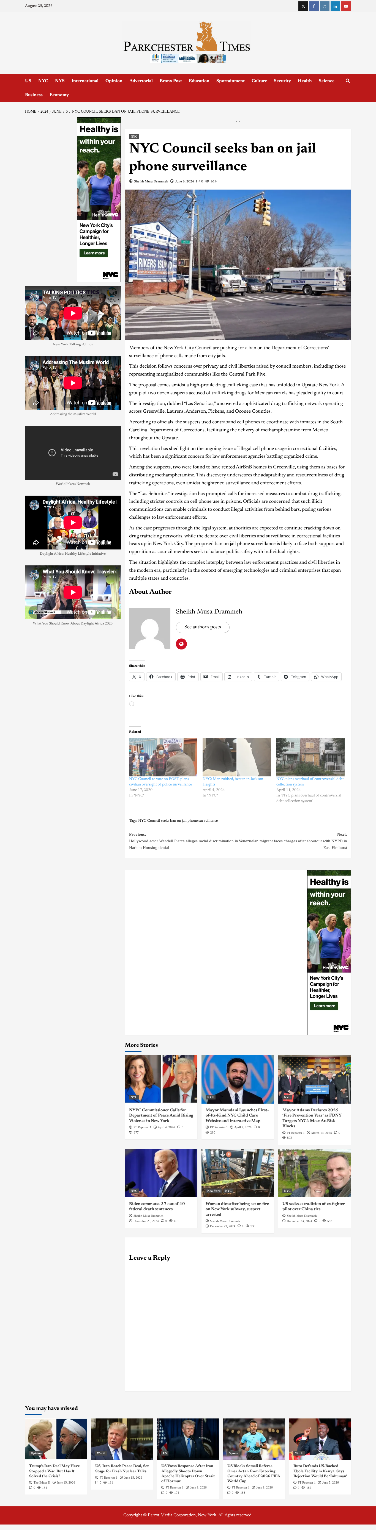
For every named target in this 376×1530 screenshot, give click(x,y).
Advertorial (141, 81)
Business (34, 95)
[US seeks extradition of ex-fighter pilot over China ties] (314, 1255)
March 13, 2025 (321, 1215)
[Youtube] (346, 6)
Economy (59, 95)
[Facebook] (314, 6)
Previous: (183, 923)
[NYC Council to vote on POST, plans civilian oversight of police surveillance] (163, 839)
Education (199, 81)
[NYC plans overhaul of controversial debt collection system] (310, 839)
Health (305, 81)
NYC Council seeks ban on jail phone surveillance (178, 903)
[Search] (347, 81)
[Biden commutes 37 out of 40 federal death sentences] (161, 1255)
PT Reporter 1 (142, 1209)
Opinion (113, 81)
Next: (293, 923)
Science (326, 81)
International (85, 81)
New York (213, 1273)
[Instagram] (324, 6)
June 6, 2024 (184, 264)
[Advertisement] (188, 143)
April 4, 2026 (166, 1209)
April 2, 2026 (243, 1209)
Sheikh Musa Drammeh (151, 264)
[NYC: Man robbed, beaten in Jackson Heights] (237, 839)
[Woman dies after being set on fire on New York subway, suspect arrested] (237, 1255)
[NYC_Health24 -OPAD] (329, 1034)
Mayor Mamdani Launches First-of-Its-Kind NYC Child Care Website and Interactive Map (237, 1198)
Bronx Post (171, 81)
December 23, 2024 (146, 1303)
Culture (259, 81)
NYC (43, 81)
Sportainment (230, 81)
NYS (60, 81)
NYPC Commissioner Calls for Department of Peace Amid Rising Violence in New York (161, 1198)
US (28, 81)
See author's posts (202, 709)
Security (282, 81)
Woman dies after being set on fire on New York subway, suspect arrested (237, 1291)
